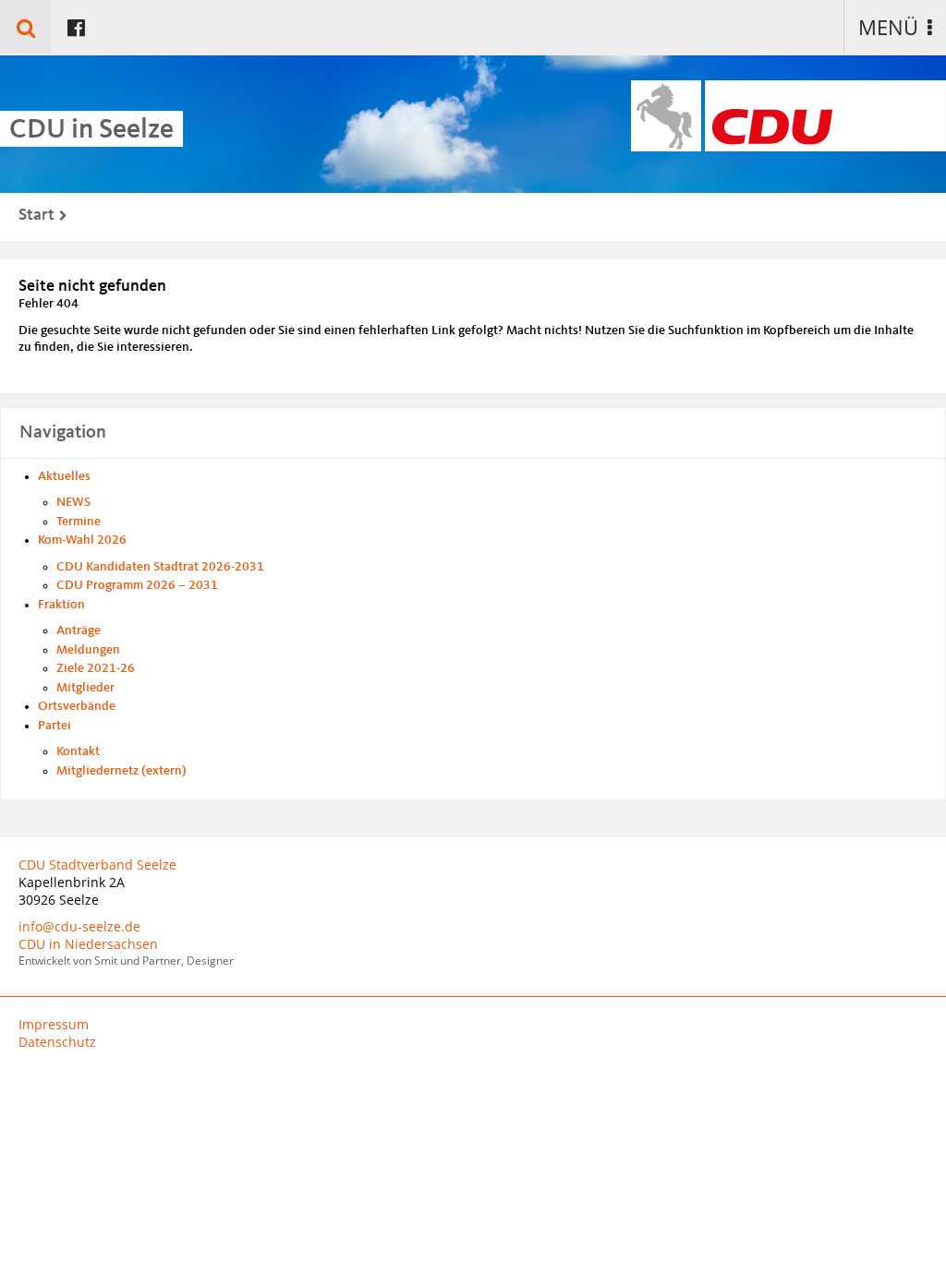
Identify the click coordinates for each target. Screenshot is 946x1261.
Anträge (78, 630)
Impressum (53, 1024)
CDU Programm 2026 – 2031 (137, 585)
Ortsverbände (76, 706)
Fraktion (61, 604)
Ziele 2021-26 (95, 668)
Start (36, 215)
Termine (78, 521)
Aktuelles (64, 476)
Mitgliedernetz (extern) (121, 770)
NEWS (73, 502)
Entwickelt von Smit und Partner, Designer (126, 960)
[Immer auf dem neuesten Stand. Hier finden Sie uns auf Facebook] (76, 27)
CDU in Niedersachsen (88, 944)
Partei (54, 725)
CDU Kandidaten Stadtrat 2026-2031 (160, 566)
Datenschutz (57, 1042)
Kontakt (78, 751)
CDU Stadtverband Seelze (97, 864)
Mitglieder (85, 687)
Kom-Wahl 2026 (82, 540)
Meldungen (88, 649)
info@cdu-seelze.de (79, 926)
